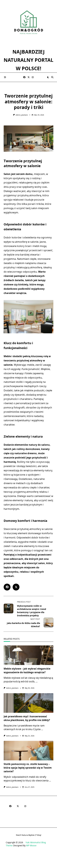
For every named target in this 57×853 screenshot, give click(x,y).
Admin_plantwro (22, 115)
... (37, 681)
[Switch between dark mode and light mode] (48, 77)
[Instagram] (33, 77)
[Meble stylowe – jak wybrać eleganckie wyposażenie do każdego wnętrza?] (28, 655)
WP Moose (31, 845)
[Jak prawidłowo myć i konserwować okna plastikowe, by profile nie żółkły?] (28, 703)
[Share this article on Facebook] (7, 587)
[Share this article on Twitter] (16, 587)
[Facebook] (24, 77)
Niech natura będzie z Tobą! (28, 835)
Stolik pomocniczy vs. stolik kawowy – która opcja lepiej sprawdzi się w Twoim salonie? (28, 767)
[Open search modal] (52, 77)
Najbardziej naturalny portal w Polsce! (28, 60)
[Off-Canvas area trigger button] (5, 77)
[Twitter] (29, 77)
